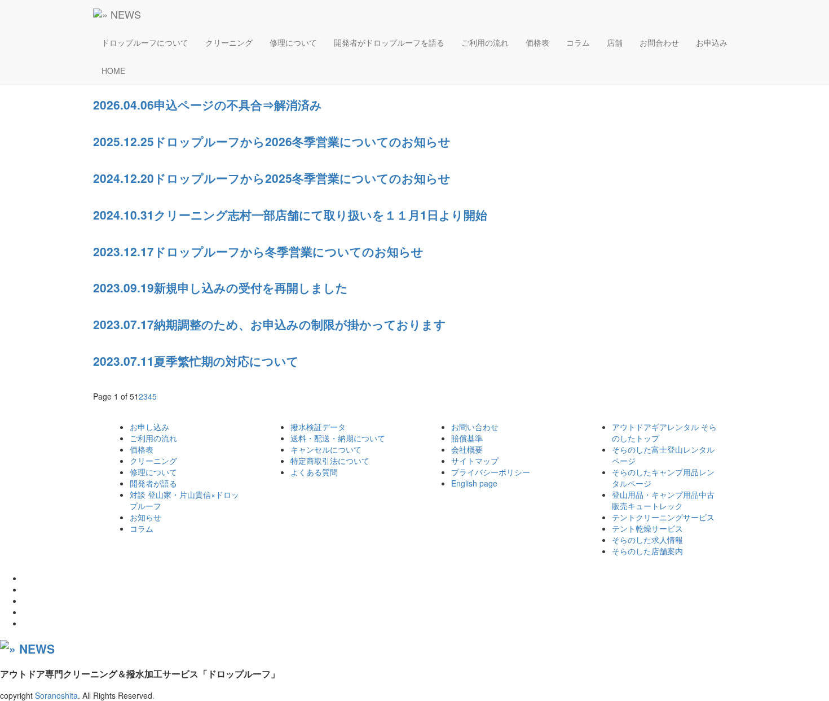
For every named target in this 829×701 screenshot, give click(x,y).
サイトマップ (475, 460)
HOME (113, 70)
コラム (578, 42)
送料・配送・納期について (337, 438)
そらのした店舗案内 (647, 551)
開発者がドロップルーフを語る (389, 42)
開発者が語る (153, 483)
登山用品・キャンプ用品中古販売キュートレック (663, 500)
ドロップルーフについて (145, 42)
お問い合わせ (475, 426)
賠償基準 (467, 438)
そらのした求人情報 (647, 539)
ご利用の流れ (485, 42)
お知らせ (145, 517)
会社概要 (467, 449)
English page (474, 483)
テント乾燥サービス (647, 528)
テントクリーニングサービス (663, 517)
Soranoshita (56, 695)
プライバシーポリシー (490, 471)
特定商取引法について (329, 460)
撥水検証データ (318, 426)
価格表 (537, 42)
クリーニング (229, 42)
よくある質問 (314, 471)
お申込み (711, 42)
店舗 (615, 42)
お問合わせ (659, 42)
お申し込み (149, 426)
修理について (293, 42)
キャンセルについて (325, 449)
